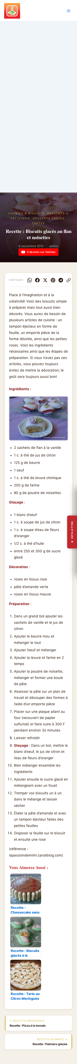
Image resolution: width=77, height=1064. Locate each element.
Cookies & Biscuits (26, 213)
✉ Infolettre (72, 532)
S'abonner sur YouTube (41, 251)
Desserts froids (49, 218)
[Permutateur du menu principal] (68, 11)
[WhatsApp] (29, 280)
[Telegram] (61, 280)
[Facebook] (37, 280)
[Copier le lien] (68, 280)
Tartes (38, 223)
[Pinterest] (53, 280)
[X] (45, 280)
